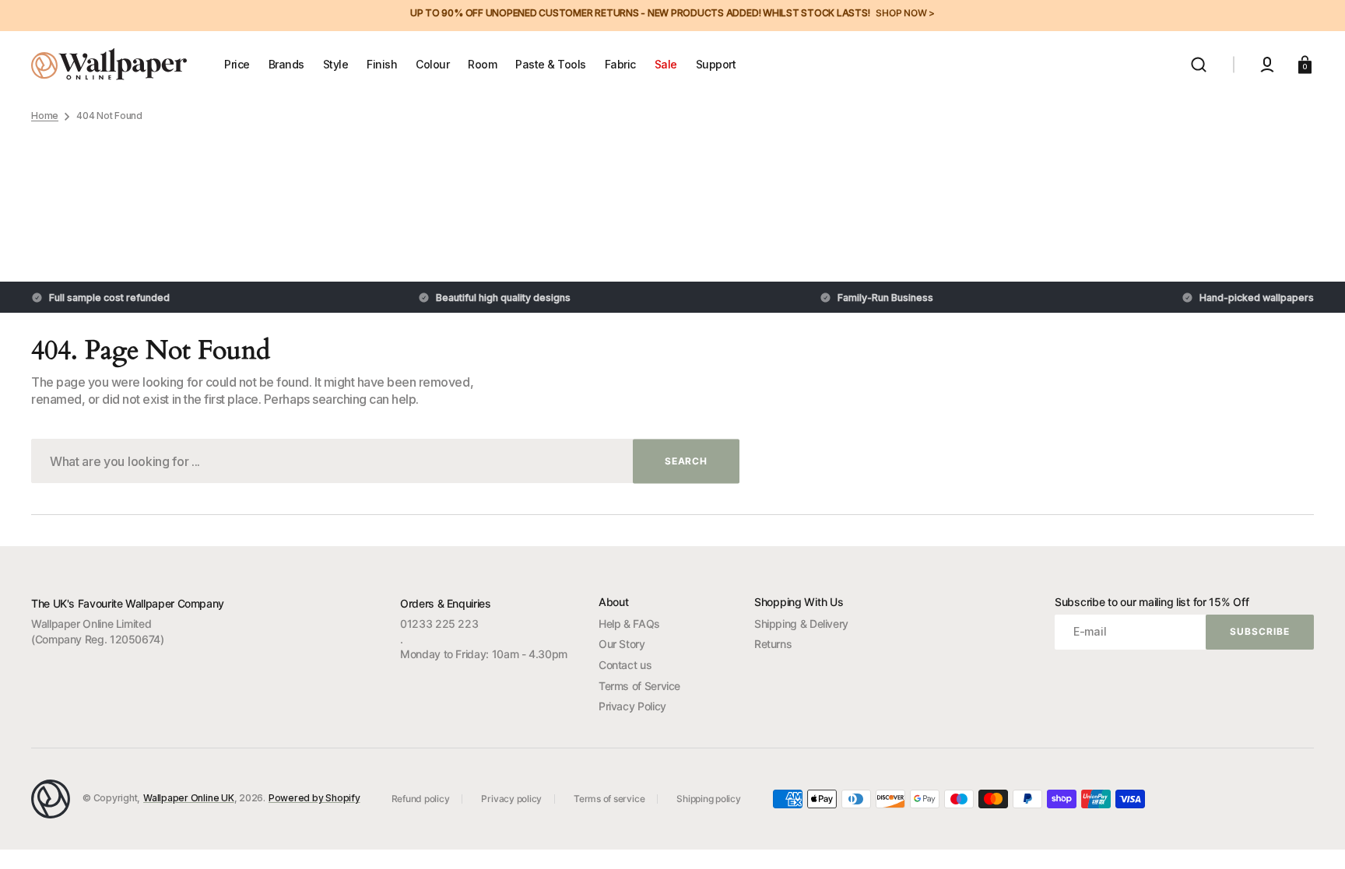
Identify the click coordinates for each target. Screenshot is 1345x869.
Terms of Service (639, 685)
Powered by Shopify (314, 798)
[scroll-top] (1311, 835)
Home (44, 115)
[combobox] (385, 461)
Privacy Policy (632, 706)
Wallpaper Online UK (188, 798)
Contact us (625, 664)
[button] (1198, 64)
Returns (773, 643)
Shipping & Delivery (801, 623)
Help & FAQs (629, 623)
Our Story (622, 643)
